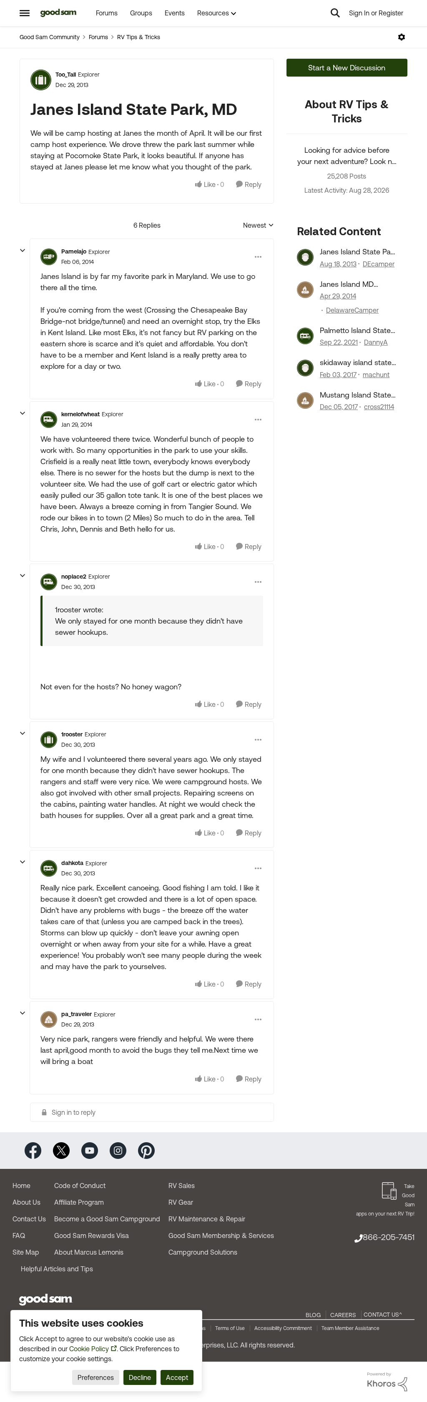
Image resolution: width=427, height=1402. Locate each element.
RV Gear (180, 1202)
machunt (376, 374)
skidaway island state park (356, 362)
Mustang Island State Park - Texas (355, 395)
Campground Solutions (202, 1252)
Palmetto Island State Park (355, 330)
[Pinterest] (146, 1150)
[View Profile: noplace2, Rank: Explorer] (48, 582)
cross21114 (379, 406)
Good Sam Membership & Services (221, 1235)
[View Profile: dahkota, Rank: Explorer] (48, 868)
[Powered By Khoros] (387, 1382)
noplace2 (73, 576)
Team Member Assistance (350, 1328)
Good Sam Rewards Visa (91, 1235)
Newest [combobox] (258, 225)
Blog (313, 1315)
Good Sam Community (50, 37)
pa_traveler (76, 1014)
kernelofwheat (80, 414)
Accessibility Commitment (283, 1328)
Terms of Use (230, 1328)
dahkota (72, 863)
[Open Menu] (401, 37)
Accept (177, 1377)
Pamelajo (73, 251)
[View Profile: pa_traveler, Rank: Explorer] (48, 1019)
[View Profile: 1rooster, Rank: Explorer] (48, 739)
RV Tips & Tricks (138, 37)
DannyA (376, 342)
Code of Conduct (79, 1185)
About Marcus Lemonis (88, 1252)
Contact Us (29, 1219)
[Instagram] (118, 1150)
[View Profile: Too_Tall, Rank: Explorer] (40, 80)
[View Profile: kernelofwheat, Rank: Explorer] (48, 419)
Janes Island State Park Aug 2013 (358, 251)
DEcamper (378, 264)
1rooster (72, 734)
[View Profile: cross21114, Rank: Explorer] (305, 400)
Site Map (26, 1252)
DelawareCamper (352, 310)
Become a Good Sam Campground (107, 1219)
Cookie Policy (89, 1348)
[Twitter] (61, 1150)
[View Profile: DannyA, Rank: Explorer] (305, 336)
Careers (343, 1315)
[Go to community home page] (58, 13)
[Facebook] (33, 1150)
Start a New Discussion (346, 67)
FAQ (19, 1235)
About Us (26, 1202)
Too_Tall (65, 74)
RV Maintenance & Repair (206, 1219)
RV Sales (181, 1185)
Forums (98, 37)
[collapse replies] (23, 251)
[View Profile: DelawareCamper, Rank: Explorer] (305, 289)
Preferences (96, 1377)
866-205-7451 (388, 1237)
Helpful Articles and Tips (57, 1269)
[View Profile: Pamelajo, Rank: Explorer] (48, 257)
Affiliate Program (79, 1202)
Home (21, 1185)
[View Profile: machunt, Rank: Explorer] (305, 368)
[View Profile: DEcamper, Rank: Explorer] (305, 257)
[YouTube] (90, 1150)
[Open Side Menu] (24, 13)
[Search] (335, 13)
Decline (140, 1377)
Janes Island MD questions (347, 284)
